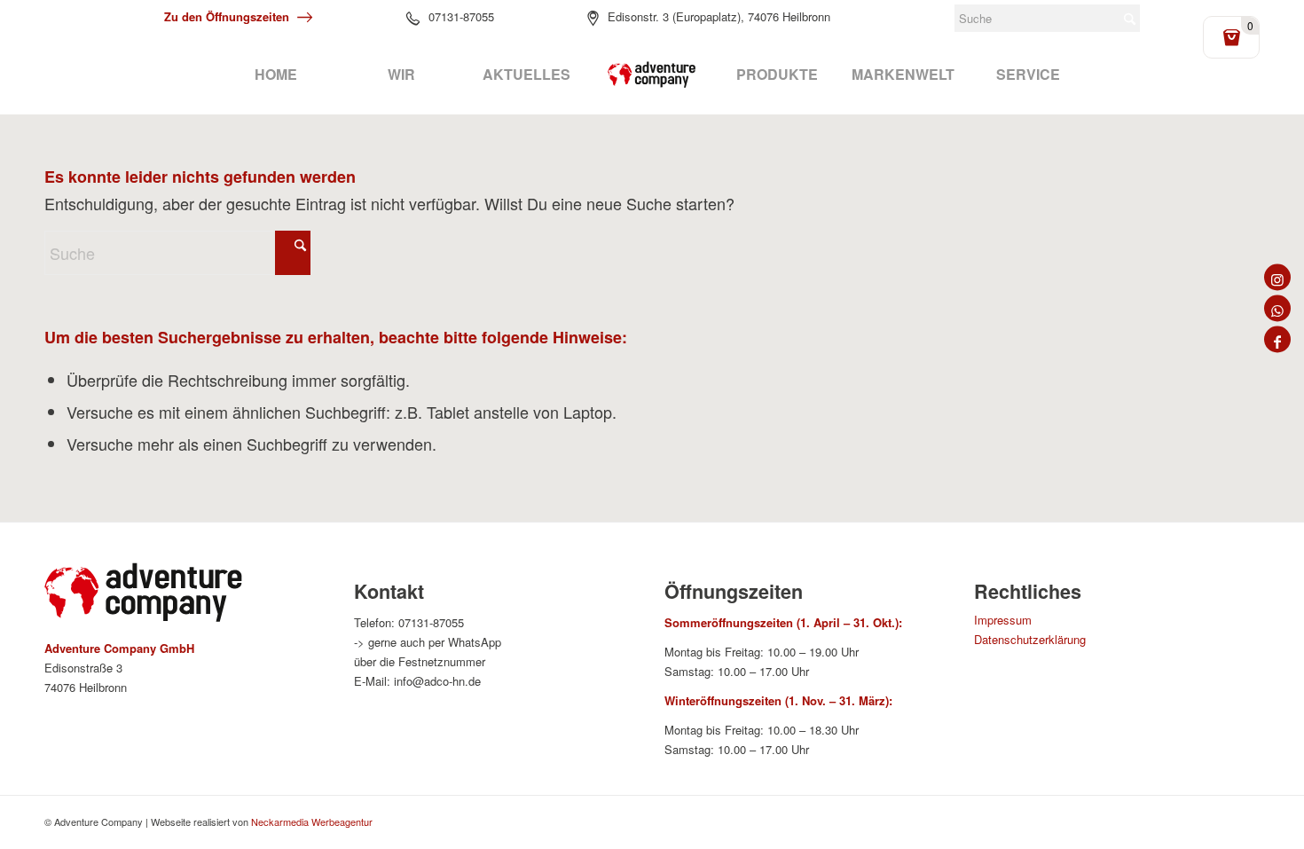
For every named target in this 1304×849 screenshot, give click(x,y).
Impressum (1003, 619)
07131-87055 (461, 16)
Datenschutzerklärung (1030, 639)
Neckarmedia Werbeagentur (312, 821)
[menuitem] (275, 74)
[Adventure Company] (652, 74)
